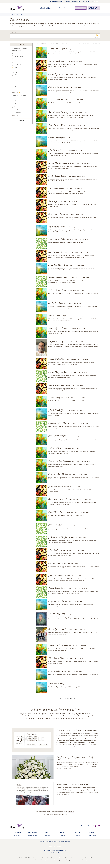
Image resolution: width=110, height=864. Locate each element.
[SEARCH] (97, 35)
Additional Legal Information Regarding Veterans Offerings (54, 860)
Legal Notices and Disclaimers (24, 858)
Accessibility (59, 858)
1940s (15, 86)
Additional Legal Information (29, 860)
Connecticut (17, 112)
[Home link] (17, 8)
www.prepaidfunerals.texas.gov (80, 860)
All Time (16, 67)
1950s (15, 89)
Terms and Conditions (39, 858)
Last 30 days (18, 62)
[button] (45, 8)
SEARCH (13, 32)
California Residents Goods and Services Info (75, 858)
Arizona (16, 101)
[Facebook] (93, 826)
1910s (15, 77)
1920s (15, 80)
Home (12, 14)
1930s (15, 83)
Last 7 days (17, 59)
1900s (15, 74)
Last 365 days (18, 65)
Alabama (16, 98)
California (17, 106)
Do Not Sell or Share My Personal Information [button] (55, 850)
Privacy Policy (50, 858)
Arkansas (16, 103)
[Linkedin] (96, 826)
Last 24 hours (18, 56)
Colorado (16, 109)
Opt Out (91, 858)
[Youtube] (99, 826)
